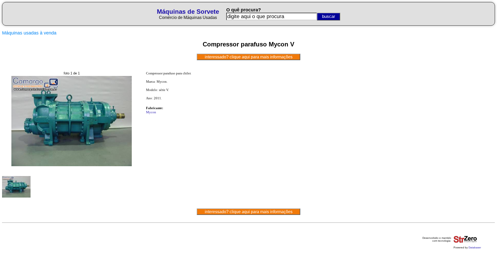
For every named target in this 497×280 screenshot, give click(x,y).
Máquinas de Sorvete (188, 11)
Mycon (151, 112)
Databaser (475, 247)
